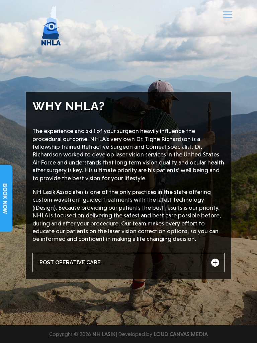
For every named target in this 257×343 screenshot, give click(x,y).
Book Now (5, 198)
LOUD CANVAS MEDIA (181, 334)
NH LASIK (103, 334)
